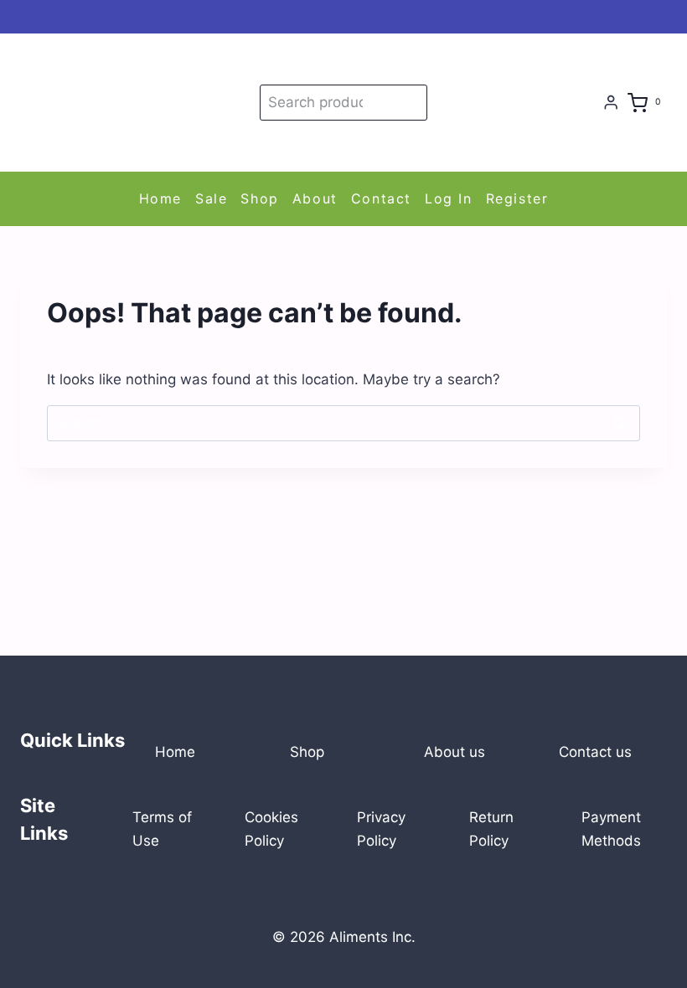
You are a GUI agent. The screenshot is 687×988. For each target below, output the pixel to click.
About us (454, 752)
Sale (211, 198)
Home (160, 198)
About (315, 198)
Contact (381, 198)
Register (517, 198)
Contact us (595, 752)
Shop (259, 198)
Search (411, 102)
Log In (449, 198)
